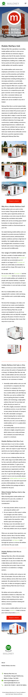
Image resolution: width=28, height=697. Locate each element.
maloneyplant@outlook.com (12, 683)
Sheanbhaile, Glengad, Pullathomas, (14, 676)
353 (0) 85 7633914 (21, 685)
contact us (13, 610)
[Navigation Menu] (25, 3)
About (3, 663)
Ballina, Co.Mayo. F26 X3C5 (11, 678)
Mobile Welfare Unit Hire (8, 666)
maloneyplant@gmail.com (11, 681)
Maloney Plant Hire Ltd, (10, 674)
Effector (20, 694)
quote (17, 613)
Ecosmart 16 (17, 274)
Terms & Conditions (20, 692)
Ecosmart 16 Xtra (6, 276)
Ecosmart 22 (20, 262)
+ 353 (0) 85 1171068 (9, 685)
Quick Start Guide (9, 694)
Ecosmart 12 (22, 258)
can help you (15, 540)
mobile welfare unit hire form (18, 478)
